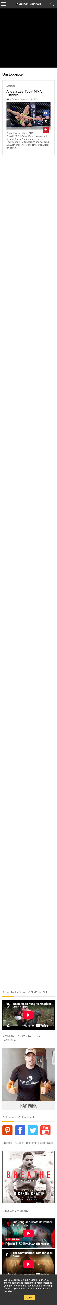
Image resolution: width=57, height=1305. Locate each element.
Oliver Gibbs (11, 99)
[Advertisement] (28, 39)
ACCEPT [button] (29, 1298)
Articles (10, 86)
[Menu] (4, 4)
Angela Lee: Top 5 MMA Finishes (24, 93)
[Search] (52, 4)
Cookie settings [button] (13, 1297)
